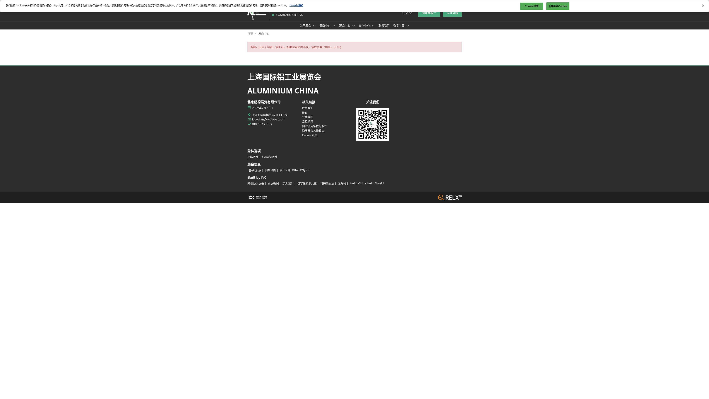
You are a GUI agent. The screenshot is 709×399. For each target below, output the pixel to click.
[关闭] (703, 5)
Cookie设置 (532, 6)
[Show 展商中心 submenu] (333, 25)
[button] (429, 13)
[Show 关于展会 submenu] (314, 25)
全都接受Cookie (558, 6)
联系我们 (384, 25)
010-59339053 (262, 124)
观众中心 (345, 25)
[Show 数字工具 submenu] (407, 25)
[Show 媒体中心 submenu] (373, 25)
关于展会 (306, 25)
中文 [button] (405, 13)
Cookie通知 (296, 5)
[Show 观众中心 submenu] (353, 25)
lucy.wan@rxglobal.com (268, 119)
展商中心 (325, 25)
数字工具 (399, 25)
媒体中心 (365, 25)
